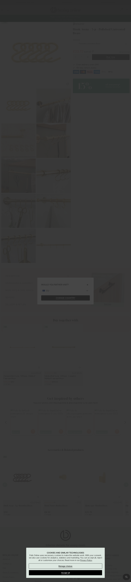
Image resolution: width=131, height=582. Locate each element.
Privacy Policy (86, 560)
